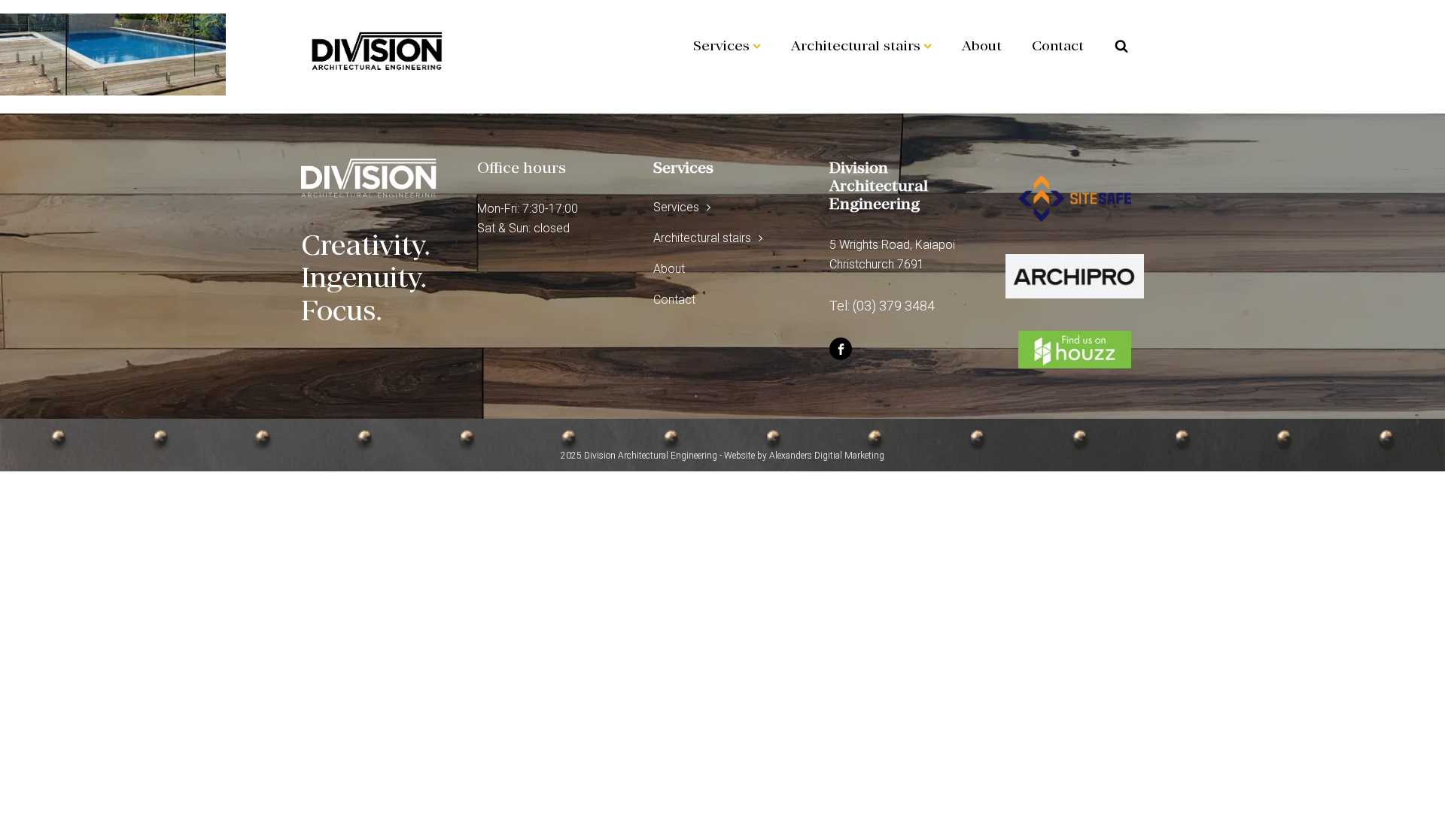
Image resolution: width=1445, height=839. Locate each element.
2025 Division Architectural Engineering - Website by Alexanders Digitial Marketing (722, 455)
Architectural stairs (855, 45)
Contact (1058, 45)
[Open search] (1121, 45)
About (982, 45)
